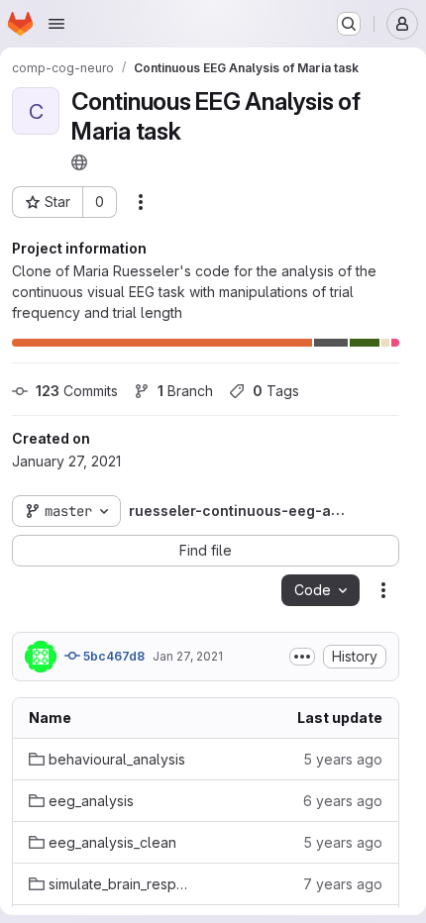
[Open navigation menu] (56, 24)
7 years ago (342, 883)
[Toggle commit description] (302, 657)
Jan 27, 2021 (188, 656)
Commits (77, 390)
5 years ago (342, 759)
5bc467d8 (112, 656)
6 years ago (342, 800)
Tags (276, 390)
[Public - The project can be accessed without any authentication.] (79, 162)
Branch (185, 390)
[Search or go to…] (349, 24)
